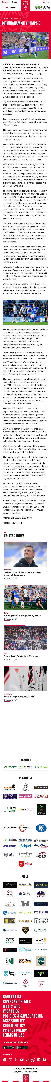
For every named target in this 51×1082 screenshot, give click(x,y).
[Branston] (10, 767)
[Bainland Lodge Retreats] (10, 904)
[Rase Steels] (10, 973)
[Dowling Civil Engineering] (10, 913)
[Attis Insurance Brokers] (41, 894)
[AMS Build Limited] (10, 894)
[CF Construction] (41, 904)
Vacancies (11, 1011)
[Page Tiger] (25, 961)
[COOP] (41, 828)
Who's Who (12, 1006)
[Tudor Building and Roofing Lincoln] (41, 855)
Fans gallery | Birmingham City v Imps (21, 656)
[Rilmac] (10, 846)
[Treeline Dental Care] (25, 854)
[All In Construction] (10, 787)
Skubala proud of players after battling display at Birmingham (22, 573)
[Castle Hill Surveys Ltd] (25, 904)
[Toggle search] (44, 2)
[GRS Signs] (10, 941)
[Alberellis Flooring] (10, 885)
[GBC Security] (25, 930)
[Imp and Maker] (25, 941)
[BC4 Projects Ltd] (41, 787)
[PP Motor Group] (41, 961)
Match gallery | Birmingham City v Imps (22, 615)
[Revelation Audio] (25, 973)
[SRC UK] (41, 846)
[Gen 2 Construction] (25, 809)
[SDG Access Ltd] (41, 973)
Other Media (32, 1072)
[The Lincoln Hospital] (25, 949)
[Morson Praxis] (41, 949)
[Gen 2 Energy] (25, 767)
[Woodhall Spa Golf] (25, 983)
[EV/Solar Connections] (41, 912)
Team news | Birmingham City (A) (19, 696)
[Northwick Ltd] (41, 840)
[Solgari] (25, 846)
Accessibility (14, 1021)
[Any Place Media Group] (25, 894)
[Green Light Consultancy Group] (41, 930)
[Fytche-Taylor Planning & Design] (41, 921)
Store (14, 2)
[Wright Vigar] (41, 983)
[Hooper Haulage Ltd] (10, 828)
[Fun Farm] (25, 921)
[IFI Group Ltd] (25, 828)
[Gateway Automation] (10, 930)
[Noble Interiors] (10, 961)
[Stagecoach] (10, 983)
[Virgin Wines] (25, 864)
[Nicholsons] (25, 840)
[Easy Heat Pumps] (41, 796)
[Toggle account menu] (48, 2)
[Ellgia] (25, 913)
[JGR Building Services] (41, 940)
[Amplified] (41, 885)
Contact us (12, 997)
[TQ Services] (10, 854)
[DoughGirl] (25, 796)
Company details (17, 1002)
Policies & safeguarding (23, 1016)
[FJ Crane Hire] (10, 921)
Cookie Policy (14, 1026)
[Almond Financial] (25, 787)
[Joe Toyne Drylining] (10, 950)
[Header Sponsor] (42, 7)
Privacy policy (15, 1030)
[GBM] (10, 809)
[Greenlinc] (41, 809)
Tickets (5, 2)
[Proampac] (41, 767)
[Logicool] (10, 840)
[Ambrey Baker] (25, 884)
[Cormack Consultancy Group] (10, 796)
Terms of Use (13, 1035)
